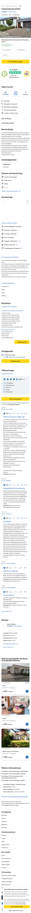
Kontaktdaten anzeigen (8, 123)
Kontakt (4, 867)
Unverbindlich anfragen (16, 61)
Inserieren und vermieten (9, 875)
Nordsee (4, 815)
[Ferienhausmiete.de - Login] (22, 2)
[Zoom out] (28, 204)
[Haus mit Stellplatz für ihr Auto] (15, 27)
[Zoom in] (28, 201)
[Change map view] (3, 201)
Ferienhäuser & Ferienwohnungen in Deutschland (15, 771)
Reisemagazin (6, 861)
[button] (25, 2)
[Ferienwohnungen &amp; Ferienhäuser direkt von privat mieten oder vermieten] (2, 2)
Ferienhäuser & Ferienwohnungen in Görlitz (13, 780)
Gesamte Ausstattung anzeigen (10, 191)
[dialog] (17, 900)
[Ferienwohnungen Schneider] (15, 738)
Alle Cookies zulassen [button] (17, 906)
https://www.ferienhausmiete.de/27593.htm (16, 796)
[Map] (15, 210)
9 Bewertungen (12, 11)
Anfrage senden (22, 342)
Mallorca (4, 821)
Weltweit (4, 824)
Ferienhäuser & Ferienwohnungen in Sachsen (14, 773)
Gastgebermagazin (7, 878)
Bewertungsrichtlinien (14, 404)
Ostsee (4, 818)
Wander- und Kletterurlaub (18, 784)
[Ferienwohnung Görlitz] (15, 705)
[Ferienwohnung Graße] (15, 672)
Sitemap (4, 827)
